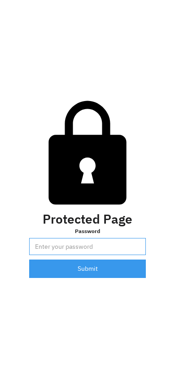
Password (87, 230)
